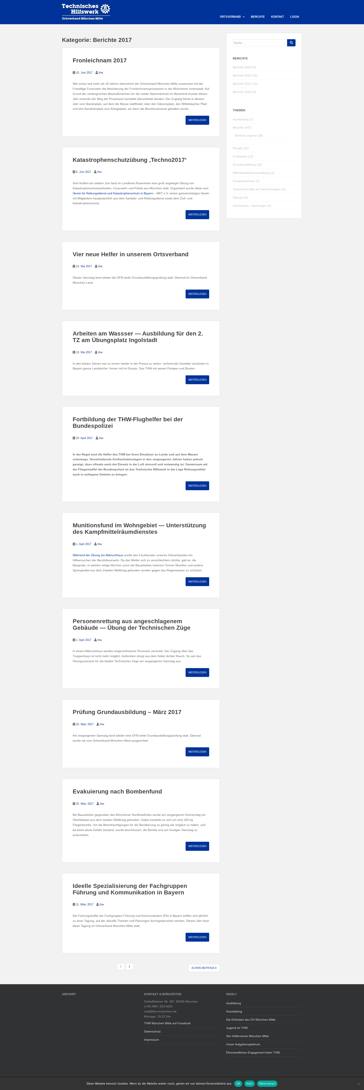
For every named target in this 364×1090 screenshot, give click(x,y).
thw (101, 72)
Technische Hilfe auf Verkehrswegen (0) (259, 189)
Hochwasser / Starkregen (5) (252, 205)
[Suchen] (291, 42)
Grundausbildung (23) (247, 164)
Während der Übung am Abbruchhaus (98, 555)
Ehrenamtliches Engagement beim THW (253, 1052)
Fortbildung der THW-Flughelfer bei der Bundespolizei (128, 422)
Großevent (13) (243, 156)
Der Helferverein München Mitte (247, 1036)
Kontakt (277, 16)
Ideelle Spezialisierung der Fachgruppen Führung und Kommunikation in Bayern (130, 889)
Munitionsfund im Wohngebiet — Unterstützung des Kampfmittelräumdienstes (139, 528)
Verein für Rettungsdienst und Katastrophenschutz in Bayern (113, 193)
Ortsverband (230, 16)
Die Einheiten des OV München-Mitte (251, 1019)
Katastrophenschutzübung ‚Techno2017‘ (130, 160)
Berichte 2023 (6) (244, 67)
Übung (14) (240, 197)
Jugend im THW (237, 1028)
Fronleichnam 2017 (100, 60)
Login (294, 16)
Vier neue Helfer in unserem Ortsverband (131, 254)
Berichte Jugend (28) (249, 135)
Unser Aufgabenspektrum (243, 1044)
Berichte (258, 16)
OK (238, 1083)
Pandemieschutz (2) (246, 181)
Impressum (151, 1039)
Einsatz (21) (241, 148)
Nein (249, 1083)
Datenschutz (152, 1031)
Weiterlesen (197, 120)
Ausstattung (234, 1011)
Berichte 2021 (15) (245, 83)
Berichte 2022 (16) (245, 75)
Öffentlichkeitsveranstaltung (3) (253, 173)
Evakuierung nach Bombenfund (117, 791)
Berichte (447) (242, 127)
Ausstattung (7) (243, 119)
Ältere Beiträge (203, 968)
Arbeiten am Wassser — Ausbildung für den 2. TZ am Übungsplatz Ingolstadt (138, 336)
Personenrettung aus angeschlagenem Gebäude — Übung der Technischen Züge (131, 624)
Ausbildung (233, 1003)
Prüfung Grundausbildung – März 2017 (127, 712)
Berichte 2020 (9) (244, 92)
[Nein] (359, 1084)
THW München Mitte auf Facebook (167, 1023)
